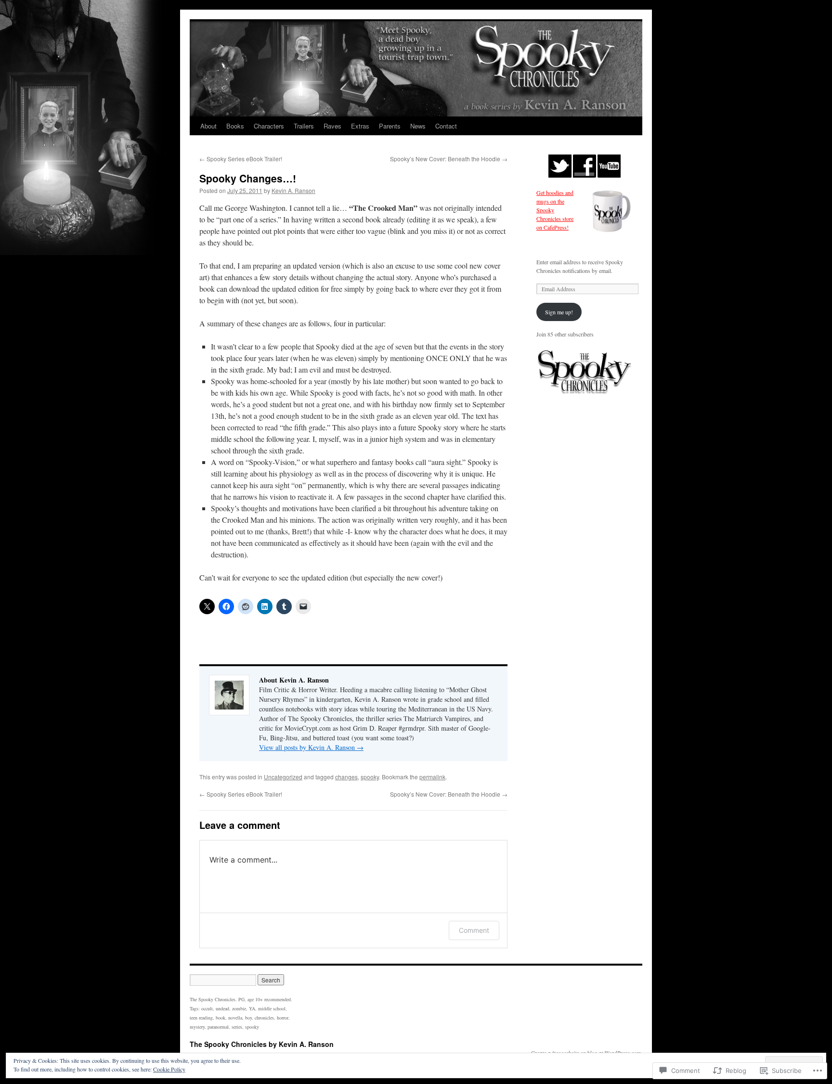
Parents (390, 125)
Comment (474, 930)
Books (235, 125)
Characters (269, 125)
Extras (360, 125)
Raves (332, 125)
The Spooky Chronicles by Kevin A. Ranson (262, 1044)
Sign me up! (559, 312)
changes (346, 777)
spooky (370, 777)
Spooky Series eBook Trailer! (240, 159)
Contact (446, 125)
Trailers (304, 125)
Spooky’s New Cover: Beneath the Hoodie (448, 159)
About (208, 125)
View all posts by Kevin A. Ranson (311, 747)
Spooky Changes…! (247, 178)
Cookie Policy (169, 1069)
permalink (432, 777)
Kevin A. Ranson (293, 190)
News (418, 125)
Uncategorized (283, 777)
